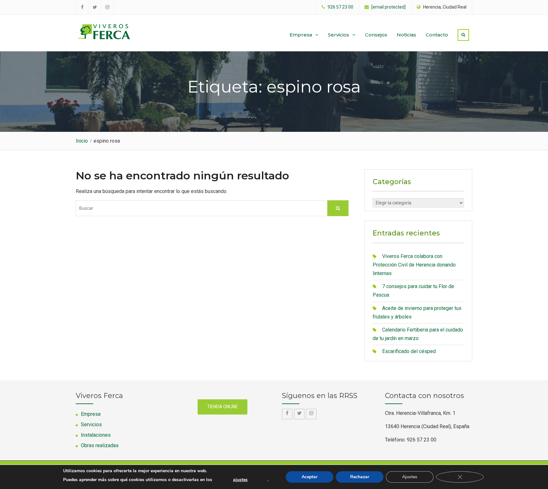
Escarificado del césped (409, 351)
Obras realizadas (100, 445)
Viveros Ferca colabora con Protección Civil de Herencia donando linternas (414, 264)
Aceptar (309, 477)
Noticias (406, 35)
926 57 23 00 (340, 7)
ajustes (240, 480)
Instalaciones (96, 435)
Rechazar (359, 477)
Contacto (437, 35)
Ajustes (409, 477)
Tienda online (222, 406)
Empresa (301, 35)
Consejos (376, 35)
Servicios (338, 35)
